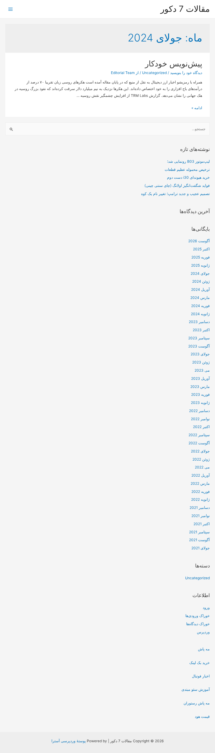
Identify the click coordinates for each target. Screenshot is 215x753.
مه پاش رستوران (197, 703)
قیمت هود (202, 716)
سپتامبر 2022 (199, 435)
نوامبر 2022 (200, 419)
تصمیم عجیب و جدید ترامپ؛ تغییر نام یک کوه (175, 194)
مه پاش (204, 649)
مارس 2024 (200, 298)
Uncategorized (197, 578)
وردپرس (203, 632)
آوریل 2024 (200, 289)
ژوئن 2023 (201, 362)
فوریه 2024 (200, 306)
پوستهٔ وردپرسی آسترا (68, 741)
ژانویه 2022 (200, 499)
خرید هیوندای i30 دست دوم (188, 177)
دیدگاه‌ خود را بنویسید (186, 73)
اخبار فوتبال (201, 676)
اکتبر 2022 (201, 427)
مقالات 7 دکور (185, 9)
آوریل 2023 (200, 378)
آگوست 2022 (199, 443)
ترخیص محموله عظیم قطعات (187, 169)
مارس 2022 (200, 483)
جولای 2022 (200, 451)
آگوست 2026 (199, 241)
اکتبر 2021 (202, 524)
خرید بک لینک (199, 663)
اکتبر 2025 (201, 249)
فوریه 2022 (200, 491)
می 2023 (202, 370)
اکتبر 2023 (201, 330)
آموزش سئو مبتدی (195, 689)
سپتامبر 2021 (199, 532)
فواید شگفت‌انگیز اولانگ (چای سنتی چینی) (177, 185)
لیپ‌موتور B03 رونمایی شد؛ (188, 161)
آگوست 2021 (199, 540)
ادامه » (196, 108)
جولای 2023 (200, 354)
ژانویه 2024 (200, 314)
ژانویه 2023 (200, 403)
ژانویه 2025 (200, 265)
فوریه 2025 (200, 257)
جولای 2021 (200, 548)
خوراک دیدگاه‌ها (198, 624)
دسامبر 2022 (199, 411)
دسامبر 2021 (200, 507)
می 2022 (202, 467)
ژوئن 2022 (201, 459)
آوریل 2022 (200, 475)
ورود (206, 607)
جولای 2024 (200, 273)
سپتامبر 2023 (199, 338)
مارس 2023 (200, 387)
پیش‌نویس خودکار (173, 63)
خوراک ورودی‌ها (197, 616)
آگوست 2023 (199, 346)
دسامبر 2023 (199, 322)
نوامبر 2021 (200, 516)
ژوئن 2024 (201, 281)
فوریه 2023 (200, 394)
